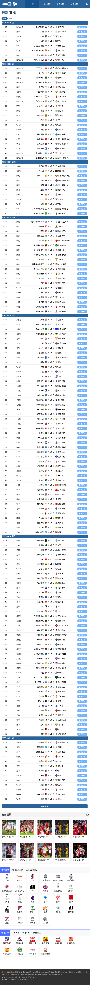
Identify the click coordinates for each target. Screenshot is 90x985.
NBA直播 (46, 4)
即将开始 (82, 27)
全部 (4, 18)
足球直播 (74, 4)
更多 (11, 18)
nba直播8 (9, 4)
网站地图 (4, 980)
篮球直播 (60, 4)
